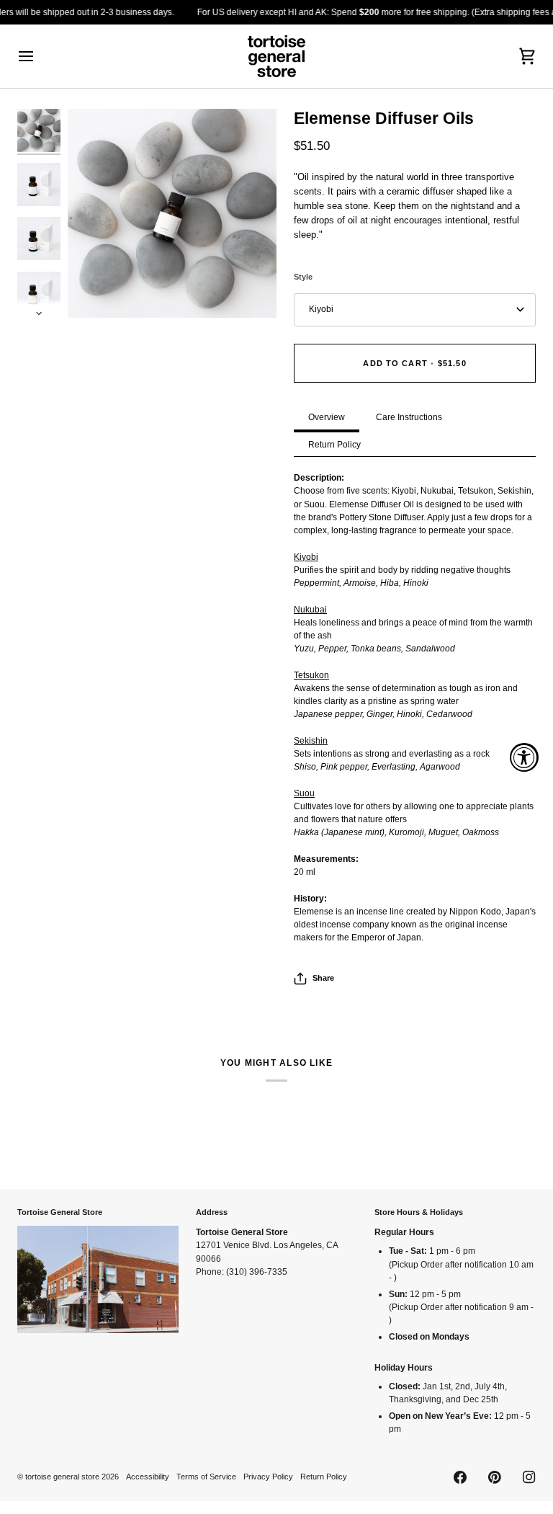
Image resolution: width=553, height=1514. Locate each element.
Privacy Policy (268, 1476)
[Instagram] (529, 1477)
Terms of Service (206, 1476)
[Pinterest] (494, 1477)
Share (323, 978)
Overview (326, 417)
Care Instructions (409, 417)
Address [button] (212, 1212)
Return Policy (334, 445)
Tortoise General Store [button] (59, 1212)
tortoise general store (62, 1476)
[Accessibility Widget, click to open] (524, 757)
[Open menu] (38, 56)
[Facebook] (460, 1477)
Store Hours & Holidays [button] (418, 1212)
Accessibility (147, 1476)
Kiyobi (321, 309)
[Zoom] (172, 213)
